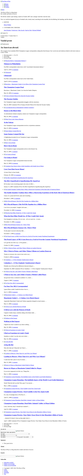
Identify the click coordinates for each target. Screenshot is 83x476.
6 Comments (14, 81)
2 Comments (14, 116)
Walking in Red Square (12, 321)
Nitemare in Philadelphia (12, 64)
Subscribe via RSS (8, 462)
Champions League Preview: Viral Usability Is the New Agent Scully (26, 392)
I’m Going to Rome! (10, 157)
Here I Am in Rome (10, 146)
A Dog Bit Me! (8, 345)
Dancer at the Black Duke (12, 110)
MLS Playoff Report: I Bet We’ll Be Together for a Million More (25, 204)
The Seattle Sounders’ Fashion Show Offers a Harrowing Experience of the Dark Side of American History (39, 192)
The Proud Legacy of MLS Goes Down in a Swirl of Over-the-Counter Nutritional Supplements (35, 239)
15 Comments (17, 175)
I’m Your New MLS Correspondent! (16, 286)
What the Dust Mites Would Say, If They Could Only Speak (24, 216)
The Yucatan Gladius (11, 99)
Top (5, 474)
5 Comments (15, 69)
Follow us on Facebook (10, 465)
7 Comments (15, 280)
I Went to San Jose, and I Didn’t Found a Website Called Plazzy (25, 274)
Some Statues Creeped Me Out (14, 134)
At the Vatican (8, 122)
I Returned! (8, 75)
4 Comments (14, 339)
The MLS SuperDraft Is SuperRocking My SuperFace (22, 181)
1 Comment (14, 151)
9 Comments (15, 397)
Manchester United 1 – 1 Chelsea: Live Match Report (21, 298)
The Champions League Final (14, 87)
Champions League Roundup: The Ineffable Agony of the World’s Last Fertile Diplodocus (34, 380)
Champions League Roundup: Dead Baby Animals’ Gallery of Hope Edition (29, 403)
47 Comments (15, 93)
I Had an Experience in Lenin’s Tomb (16, 333)
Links (5, 469)
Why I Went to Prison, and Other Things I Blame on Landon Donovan (27, 251)
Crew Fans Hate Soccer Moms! (14, 169)
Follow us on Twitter (9, 464)
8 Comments (14, 163)
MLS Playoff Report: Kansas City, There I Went (20, 228)
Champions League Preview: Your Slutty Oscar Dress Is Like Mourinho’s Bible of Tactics (33, 415)
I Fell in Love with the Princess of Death (17, 310)
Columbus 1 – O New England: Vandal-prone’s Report (22, 263)
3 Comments (14, 140)
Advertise (6, 472)
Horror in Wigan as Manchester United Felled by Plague (22, 368)
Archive (6, 471)
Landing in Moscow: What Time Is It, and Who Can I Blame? (24, 356)
